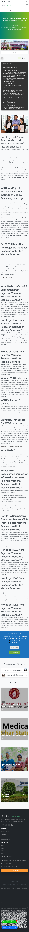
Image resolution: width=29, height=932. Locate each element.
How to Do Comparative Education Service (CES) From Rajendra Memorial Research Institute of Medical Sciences (14, 95)
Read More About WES (6, 277)
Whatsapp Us (15, 652)
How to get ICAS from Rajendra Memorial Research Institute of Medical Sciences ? (14, 76)
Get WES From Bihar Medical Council (14, 735)
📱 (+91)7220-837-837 (14, 642)
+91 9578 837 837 (15, 10)
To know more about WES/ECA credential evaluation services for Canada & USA (14, 108)
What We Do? (7, 87)
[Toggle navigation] (27, 5)
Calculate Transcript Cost (9, 927)
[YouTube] (4, 1)
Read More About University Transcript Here (11, 446)
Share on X (22, 664)
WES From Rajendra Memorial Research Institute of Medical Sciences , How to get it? (14, 66)
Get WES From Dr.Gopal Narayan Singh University (14, 795)
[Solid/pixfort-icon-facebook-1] (12, 825)
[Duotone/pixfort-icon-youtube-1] (9, 825)
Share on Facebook (10, 664)
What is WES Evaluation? (9, 81)
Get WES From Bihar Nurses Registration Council (11, 765)
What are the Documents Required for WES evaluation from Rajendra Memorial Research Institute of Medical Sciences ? (13, 90)
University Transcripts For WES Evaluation (13, 85)
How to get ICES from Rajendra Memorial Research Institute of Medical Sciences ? (14, 104)
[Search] (26, 1)
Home (12, 25)
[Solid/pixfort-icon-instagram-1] (2, 825)
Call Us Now (15, 647)
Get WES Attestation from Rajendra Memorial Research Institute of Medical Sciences (13, 69)
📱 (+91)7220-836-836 (14, 640)
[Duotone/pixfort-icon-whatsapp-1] (6, 825)
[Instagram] (7, 1)
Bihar (16, 25)
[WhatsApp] (9, 1)
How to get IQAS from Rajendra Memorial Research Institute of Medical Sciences (14, 79)
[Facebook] (2, 1)
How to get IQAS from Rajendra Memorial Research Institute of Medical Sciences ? (14, 101)
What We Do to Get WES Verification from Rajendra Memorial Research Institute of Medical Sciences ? (14, 73)
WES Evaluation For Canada (9, 83)
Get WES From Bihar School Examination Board (11, 705)
